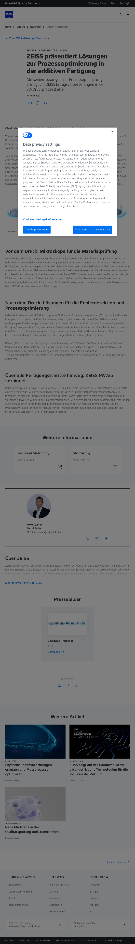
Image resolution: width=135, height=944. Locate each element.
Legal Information (51, 219)
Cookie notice (31, 219)
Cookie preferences (37, 229)
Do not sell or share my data (92, 229)
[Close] (112, 131)
